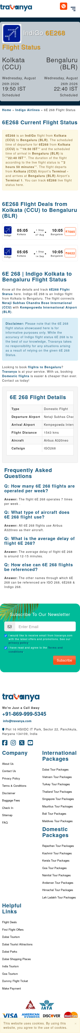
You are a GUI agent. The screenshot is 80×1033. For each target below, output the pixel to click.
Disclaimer (8, 793)
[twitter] (22, 744)
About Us (8, 764)
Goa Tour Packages (54, 868)
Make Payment (11, 988)
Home (6, 110)
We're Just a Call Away (21, 708)
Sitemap (7, 815)
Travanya (10, 371)
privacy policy (19, 643)
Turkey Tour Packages (56, 784)
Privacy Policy (11, 778)
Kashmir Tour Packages (57, 853)
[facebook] (4, 744)
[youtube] (30, 744)
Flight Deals (9, 922)
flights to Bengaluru (44, 367)
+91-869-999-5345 (24, 713)
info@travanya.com (16, 721)
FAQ (5, 822)
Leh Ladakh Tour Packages (59, 897)
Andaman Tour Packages (57, 883)
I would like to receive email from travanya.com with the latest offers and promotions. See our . (41, 639)
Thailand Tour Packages (57, 792)
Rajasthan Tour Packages (58, 846)
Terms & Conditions (14, 786)
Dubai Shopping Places (16, 959)
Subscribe (64, 660)
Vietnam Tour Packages (57, 777)
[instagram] (13, 744)
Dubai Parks (9, 951)
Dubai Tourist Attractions (17, 944)
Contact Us (9, 771)
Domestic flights (15, 376)
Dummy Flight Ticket (15, 981)
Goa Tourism (10, 974)
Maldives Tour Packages (57, 821)
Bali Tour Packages (54, 813)
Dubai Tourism (11, 937)
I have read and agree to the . (36, 649)
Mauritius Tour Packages (57, 806)
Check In (7, 808)
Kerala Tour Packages (56, 860)
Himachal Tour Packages (57, 890)
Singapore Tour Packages (58, 799)
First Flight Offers (13, 929)
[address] (3, 729)
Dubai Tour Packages (55, 769)
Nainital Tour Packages (56, 875)
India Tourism (10, 966)
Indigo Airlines (27, 110)
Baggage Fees (11, 800)
